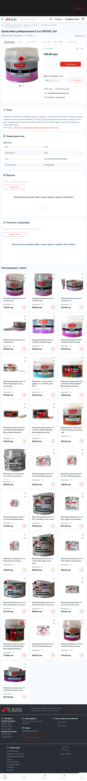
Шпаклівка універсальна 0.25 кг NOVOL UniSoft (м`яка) (72, 645)
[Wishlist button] (77, 48)
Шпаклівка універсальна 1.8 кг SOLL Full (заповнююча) (42, 645)
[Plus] (56, 64)
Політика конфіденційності (15, 756)
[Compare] (25, 278)
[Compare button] (82, 48)
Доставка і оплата (12, 751)
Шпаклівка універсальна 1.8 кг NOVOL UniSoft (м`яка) (42, 341)
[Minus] (48, 64)
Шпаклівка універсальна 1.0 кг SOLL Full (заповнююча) (42, 475)
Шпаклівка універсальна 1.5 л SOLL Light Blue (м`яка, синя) (43, 518)
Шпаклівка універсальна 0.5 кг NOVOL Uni (41, 127)
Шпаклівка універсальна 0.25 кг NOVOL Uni (14, 299)
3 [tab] (23, 85)
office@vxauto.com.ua (30, 731)
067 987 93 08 (6, 737)
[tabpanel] (21, 65)
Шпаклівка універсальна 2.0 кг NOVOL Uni (14, 341)
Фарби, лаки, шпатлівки (31, 25)
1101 (10, 127)
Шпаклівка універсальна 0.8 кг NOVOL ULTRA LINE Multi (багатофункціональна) (14, 430)
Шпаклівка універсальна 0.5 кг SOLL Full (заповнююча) (71, 475)
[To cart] (24, 307)
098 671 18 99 (6, 723)
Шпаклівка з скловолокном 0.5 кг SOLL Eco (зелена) (13, 475)
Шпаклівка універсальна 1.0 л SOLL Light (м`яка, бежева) (72, 560)
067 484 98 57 (6, 734)
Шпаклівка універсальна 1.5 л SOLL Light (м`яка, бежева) (72, 518)
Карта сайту (10, 767)
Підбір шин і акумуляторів (15, 753)
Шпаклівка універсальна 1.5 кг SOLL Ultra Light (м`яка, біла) (42, 561)
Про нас (9, 759)
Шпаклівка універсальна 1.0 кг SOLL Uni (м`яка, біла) (71, 603)
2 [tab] (21, 85)
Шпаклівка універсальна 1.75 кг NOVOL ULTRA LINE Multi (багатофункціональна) (43, 430)
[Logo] (11, 19)
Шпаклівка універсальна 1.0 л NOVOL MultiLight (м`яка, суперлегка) (14, 383)
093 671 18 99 (6, 729)
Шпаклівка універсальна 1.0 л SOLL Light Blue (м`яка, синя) (14, 603)
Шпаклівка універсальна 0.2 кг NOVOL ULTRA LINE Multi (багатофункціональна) (14, 646)
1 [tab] (19, 85)
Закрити (78, 8)
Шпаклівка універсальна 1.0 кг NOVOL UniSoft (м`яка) (14, 689)
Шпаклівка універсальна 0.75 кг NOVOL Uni (43, 299)
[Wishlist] (25, 274)
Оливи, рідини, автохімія (13, 25)
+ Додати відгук (14, 187)
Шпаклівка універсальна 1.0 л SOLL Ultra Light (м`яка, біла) (43, 603)
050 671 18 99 (6, 726)
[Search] (51, 19)
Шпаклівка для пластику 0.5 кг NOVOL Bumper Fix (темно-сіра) (72, 430)
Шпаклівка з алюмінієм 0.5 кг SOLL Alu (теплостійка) (14, 560)
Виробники (10, 770)
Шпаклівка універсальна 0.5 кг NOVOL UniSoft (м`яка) (71, 341)
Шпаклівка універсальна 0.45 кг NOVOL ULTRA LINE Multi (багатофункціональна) (72, 383)
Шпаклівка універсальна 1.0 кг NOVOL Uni (71, 299)
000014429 (18, 127)
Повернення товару (13, 764)
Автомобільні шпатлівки (49, 25)
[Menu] (2, 19)
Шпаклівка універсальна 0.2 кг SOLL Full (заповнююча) (14, 518)
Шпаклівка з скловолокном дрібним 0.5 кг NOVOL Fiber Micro (42, 383)
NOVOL (10, 35)
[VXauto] (14, 709)
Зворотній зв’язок (12, 761)
